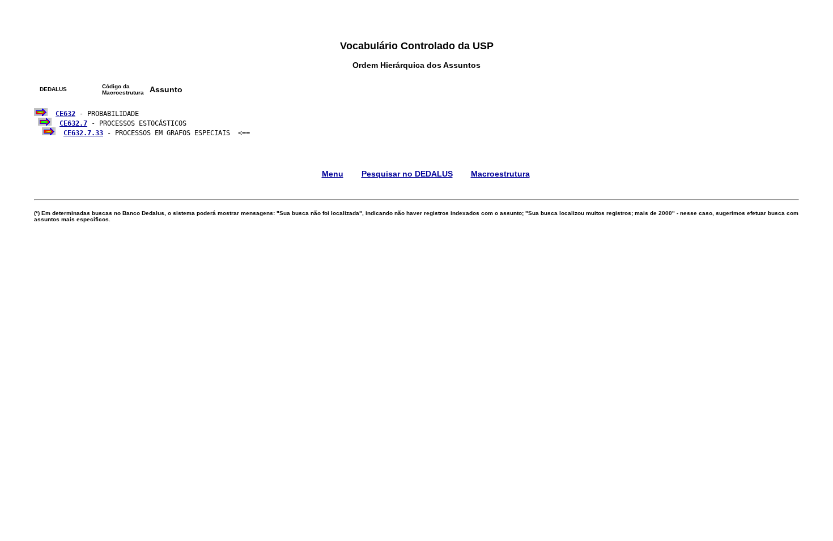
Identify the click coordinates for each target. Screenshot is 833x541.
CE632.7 (73, 123)
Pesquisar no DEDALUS (407, 173)
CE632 (65, 114)
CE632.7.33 (83, 133)
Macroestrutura (500, 173)
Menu (332, 173)
